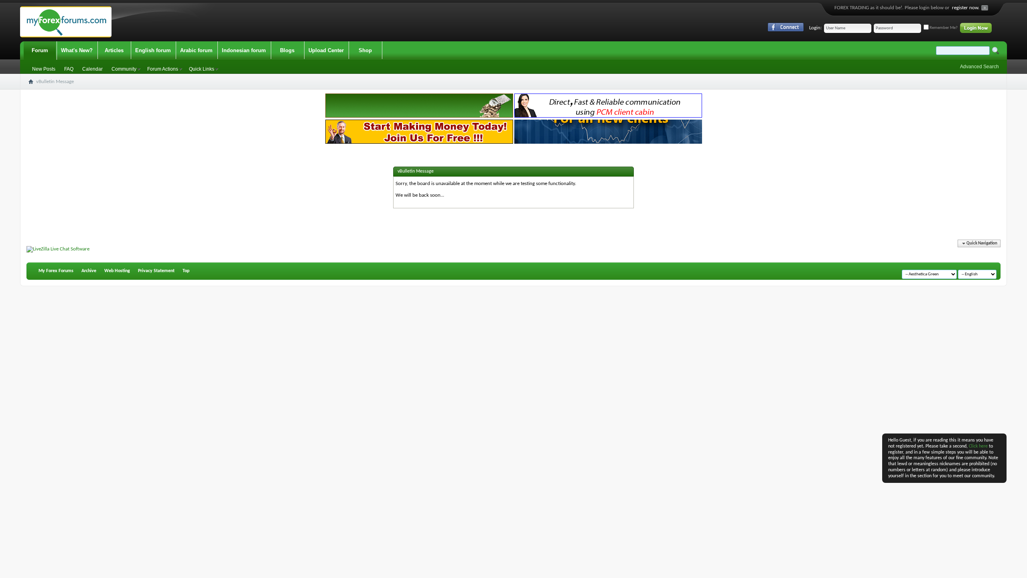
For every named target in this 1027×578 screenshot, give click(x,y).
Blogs (287, 50)
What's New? (77, 50)
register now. (965, 7)
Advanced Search (979, 66)
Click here (978, 446)
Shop (365, 50)
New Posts (43, 69)
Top (186, 271)
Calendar (92, 69)
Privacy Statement (156, 271)
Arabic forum (196, 50)
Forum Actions (162, 69)
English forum (153, 50)
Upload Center (326, 50)
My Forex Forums (56, 271)
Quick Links (201, 69)
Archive (88, 271)
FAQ (68, 69)
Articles (114, 50)
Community (124, 69)
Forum (40, 50)
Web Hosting (117, 271)
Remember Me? (943, 28)
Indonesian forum (244, 50)
